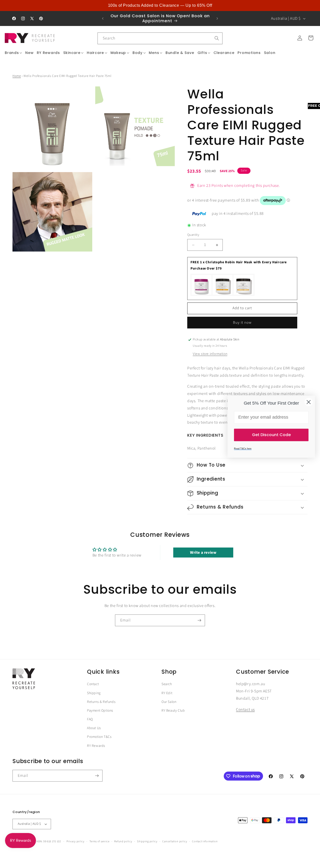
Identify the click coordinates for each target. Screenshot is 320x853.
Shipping (94, 692)
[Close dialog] (308, 402)
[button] (13, 52)
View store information (210, 353)
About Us (94, 728)
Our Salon (169, 701)
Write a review (203, 552)
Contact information (205, 841)
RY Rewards (96, 745)
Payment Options (100, 710)
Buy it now (242, 322)
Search (167, 684)
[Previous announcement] (102, 18)
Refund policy (123, 841)
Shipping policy (147, 841)
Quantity (193, 235)
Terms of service (100, 841)
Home (16, 76)
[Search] (216, 38)
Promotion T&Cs (99, 736)
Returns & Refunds (101, 701)
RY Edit (167, 692)
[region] (160, 5)
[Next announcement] (217, 18)
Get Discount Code (271, 434)
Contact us (245, 709)
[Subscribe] (199, 620)
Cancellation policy (174, 841)
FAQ (90, 719)
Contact (93, 684)
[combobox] (160, 38)
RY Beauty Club (173, 710)
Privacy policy (75, 841)
